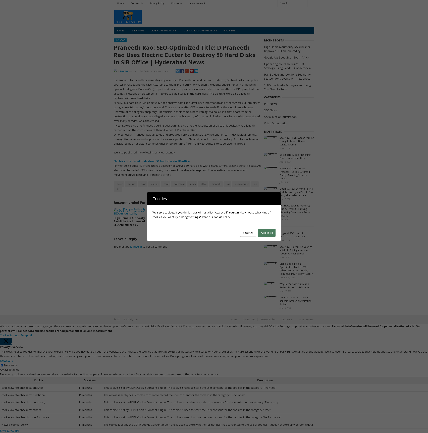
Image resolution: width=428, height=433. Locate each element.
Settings (248, 233)
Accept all (267, 233)
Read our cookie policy (216, 217)
